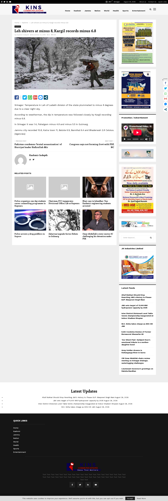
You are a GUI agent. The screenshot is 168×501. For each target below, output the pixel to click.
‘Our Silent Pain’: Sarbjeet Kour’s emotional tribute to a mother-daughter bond (136, 342)
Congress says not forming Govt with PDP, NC (91, 146)
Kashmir (77, 11)
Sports (125, 11)
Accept (130, 498)
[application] (137, 133)
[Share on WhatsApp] (30, 97)
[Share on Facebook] (17, 97)
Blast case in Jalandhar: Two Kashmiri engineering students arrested (97, 203)
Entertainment (138, 11)
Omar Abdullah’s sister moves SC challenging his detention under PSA (98, 236)
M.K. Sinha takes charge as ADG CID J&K (78, 407)
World (106, 11)
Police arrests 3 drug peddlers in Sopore (30, 235)
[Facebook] (72, 484)
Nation (97, 11)
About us (142, 2)
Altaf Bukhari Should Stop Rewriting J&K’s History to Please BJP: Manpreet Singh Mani (136, 297)
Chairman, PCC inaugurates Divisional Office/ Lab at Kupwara (64, 202)
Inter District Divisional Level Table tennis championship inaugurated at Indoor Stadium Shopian (137, 315)
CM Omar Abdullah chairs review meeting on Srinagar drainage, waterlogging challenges (136, 360)
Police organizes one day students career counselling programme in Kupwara (30, 203)
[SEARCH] (150, 237)
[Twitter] (80, 484)
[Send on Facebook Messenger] (40, 97)
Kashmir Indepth (23, 35)
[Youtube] (96, 484)
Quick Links (162, 2)
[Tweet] (25, 97)
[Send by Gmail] (35, 97)
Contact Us (152, 2)
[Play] (124, 139)
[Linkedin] (88, 484)
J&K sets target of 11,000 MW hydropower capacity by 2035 (78, 401)
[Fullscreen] (150, 139)
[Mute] (146, 139)
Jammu (88, 11)
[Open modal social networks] (46, 97)
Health (116, 11)
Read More (141, 498)
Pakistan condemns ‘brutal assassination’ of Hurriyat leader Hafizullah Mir (38, 146)
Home (67, 11)
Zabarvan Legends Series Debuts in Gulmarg (63, 235)
